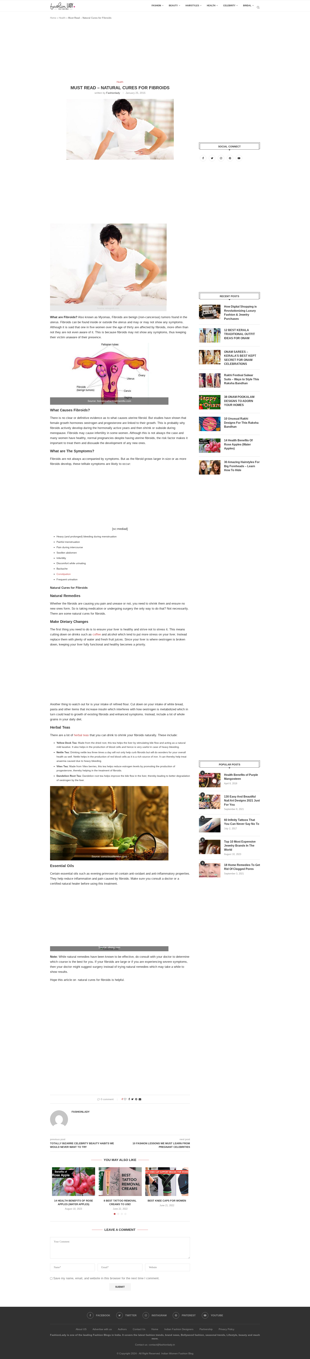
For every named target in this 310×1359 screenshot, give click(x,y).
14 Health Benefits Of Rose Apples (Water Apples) (238, 444)
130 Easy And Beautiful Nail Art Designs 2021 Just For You (242, 800)
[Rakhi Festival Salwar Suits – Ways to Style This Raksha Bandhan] (209, 380)
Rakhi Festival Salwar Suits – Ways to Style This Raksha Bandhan (241, 379)
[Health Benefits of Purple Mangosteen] (209, 780)
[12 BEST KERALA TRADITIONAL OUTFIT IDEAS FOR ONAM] (209, 335)
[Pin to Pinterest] (136, 1099)
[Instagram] (221, 158)
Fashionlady (113, 92)
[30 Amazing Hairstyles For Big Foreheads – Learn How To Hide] (209, 467)
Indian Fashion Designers (178, 1329)
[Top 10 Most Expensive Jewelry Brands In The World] (209, 847)
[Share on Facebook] (129, 1099)
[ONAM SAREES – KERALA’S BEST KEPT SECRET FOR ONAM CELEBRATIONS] (209, 357)
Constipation (64, 574)
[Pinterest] (230, 158)
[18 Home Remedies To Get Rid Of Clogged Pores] (209, 870)
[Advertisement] (115, 52)
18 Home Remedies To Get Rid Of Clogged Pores (242, 866)
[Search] (258, 7)
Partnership (206, 1329)
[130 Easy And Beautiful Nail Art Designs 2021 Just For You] (209, 802)
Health (211, 5)
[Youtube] (239, 158)
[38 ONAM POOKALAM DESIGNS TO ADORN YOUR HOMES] (209, 402)
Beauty (173, 5)
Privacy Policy (226, 1329)
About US (81, 1329)
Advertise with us (102, 1329)
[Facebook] (203, 158)
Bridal (247, 5)
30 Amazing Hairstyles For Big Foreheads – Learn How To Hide (242, 466)
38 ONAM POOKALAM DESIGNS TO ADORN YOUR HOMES (239, 400)
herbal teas (81, 735)
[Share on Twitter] (132, 1099)
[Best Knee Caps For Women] (166, 1181)
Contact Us (139, 1329)
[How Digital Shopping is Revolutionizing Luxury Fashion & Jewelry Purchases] (209, 312)
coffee (97, 634)
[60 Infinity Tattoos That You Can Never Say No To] (209, 825)
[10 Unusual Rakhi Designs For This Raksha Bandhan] (209, 424)
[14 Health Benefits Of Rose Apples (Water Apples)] (73, 1181)
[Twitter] (212, 158)
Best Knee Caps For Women (167, 1200)
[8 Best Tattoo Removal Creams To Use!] (120, 1181)
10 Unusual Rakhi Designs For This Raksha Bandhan (241, 422)
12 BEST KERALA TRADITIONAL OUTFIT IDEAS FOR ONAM (239, 334)
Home (53, 18)
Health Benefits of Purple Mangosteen (241, 776)
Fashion (156, 5)
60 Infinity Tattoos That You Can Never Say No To (241, 821)
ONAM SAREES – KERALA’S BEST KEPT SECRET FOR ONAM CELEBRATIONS (240, 357)
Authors (122, 1329)
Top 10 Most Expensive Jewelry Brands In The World (240, 845)
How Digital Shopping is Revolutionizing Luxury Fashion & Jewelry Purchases (240, 312)
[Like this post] (125, 1099)
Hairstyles (192, 5)
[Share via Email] (140, 1099)
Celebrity (229, 5)
